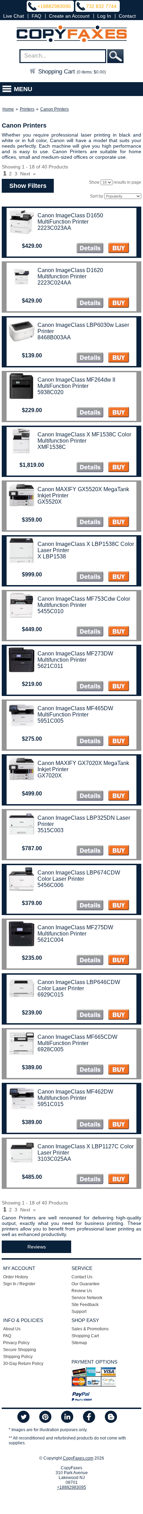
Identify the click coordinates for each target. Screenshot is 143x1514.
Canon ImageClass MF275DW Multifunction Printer (75, 930)
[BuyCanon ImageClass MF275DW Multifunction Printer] (118, 961)
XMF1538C (51, 447)
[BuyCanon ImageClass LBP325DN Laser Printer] (118, 851)
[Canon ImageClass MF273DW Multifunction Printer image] (89, 687)
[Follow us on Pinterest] (45, 1417)
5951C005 (50, 721)
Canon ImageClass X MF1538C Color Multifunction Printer (84, 438)
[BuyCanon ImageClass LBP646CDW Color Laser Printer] (118, 1015)
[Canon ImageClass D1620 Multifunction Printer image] (89, 303)
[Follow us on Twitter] (23, 1417)
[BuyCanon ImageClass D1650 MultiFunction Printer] (118, 249)
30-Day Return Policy (23, 1363)
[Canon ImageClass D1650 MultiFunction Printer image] (89, 249)
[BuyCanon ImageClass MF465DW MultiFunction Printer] (118, 742)
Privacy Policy (16, 1342)
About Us (11, 1328)
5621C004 (50, 940)
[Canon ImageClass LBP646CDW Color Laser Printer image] (89, 1015)
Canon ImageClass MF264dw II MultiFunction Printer (76, 383)
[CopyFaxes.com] (71, 34)
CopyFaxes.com (78, 1458)
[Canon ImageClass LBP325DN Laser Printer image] (89, 851)
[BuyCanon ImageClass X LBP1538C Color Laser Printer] (118, 577)
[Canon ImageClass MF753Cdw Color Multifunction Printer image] (89, 632)
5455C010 (50, 611)
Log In (104, 16)
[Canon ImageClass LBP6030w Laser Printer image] (89, 358)
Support (79, 1311)
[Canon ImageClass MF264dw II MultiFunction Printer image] (89, 413)
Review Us (82, 1290)
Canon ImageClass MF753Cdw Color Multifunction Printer (83, 602)
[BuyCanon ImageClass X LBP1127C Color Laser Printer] (118, 1180)
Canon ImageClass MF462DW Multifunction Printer (75, 1095)
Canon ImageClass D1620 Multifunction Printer (70, 273)
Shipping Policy (18, 1356)
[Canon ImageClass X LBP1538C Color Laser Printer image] (89, 577)
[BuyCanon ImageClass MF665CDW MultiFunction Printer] (118, 1070)
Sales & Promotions (90, 1328)
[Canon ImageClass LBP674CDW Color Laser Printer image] (89, 906)
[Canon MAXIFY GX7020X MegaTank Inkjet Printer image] (89, 796)
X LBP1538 (51, 556)
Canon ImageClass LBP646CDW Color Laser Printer (78, 985)
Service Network (87, 1297)
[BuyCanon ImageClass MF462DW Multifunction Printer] (118, 1125)
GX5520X (49, 502)
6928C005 (50, 1049)
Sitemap (79, 1342)
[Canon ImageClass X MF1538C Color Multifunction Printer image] (89, 468)
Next (25, 173)
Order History (15, 1276)
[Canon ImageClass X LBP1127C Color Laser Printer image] (89, 1180)
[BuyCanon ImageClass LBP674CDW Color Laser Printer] (118, 906)
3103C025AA (54, 1159)
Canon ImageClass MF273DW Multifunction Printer (75, 657)
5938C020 (50, 392)
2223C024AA (54, 283)
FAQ (36, 16)
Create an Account (69, 16)
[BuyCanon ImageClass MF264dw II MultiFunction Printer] (118, 413)
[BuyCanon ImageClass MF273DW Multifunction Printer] (118, 687)
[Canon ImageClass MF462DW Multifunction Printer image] (89, 1125)
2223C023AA (54, 228)
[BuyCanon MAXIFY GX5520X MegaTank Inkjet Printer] (118, 522)
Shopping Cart (71, 71)
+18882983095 (54, 6)
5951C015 (50, 1104)
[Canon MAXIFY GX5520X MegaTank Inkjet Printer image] (89, 522)
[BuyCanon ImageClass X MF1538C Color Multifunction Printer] (118, 468)
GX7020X (49, 775)
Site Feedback (85, 1304)
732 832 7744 (101, 6)
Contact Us (82, 1276)
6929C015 (50, 995)
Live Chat (13, 16)
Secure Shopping (19, 1349)
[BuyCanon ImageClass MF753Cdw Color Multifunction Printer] (118, 632)
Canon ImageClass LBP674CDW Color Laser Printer (78, 876)
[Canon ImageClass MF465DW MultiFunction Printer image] (89, 742)
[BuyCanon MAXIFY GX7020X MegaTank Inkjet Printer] (118, 796)
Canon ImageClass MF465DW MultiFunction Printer (75, 711)
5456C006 (50, 885)
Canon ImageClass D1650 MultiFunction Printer (70, 218)
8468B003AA (54, 337)
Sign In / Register (19, 1283)
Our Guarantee (86, 1283)
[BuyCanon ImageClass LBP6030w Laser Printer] (118, 358)
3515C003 (50, 830)
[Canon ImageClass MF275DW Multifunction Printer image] (89, 961)
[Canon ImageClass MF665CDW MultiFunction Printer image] (89, 1070)
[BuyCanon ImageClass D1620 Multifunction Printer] (118, 303)
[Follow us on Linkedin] (67, 1417)
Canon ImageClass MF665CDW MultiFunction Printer (77, 1040)
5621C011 (50, 666)
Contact (127, 16)
